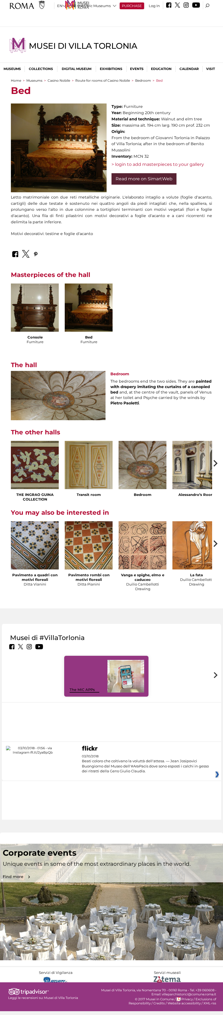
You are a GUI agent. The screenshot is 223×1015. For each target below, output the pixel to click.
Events (137, 69)
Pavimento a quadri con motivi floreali (35, 577)
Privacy (187, 999)
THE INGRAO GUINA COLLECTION (35, 496)
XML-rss (209, 1003)
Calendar (189, 69)
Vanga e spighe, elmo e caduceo (142, 577)
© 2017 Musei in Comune (154, 999)
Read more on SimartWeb (144, 178)
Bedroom (143, 80)
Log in (154, 6)
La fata (196, 575)
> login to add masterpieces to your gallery (158, 164)
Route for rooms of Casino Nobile (102, 80)
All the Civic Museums (91, 6)
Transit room (89, 494)
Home (16, 80)
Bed (88, 337)
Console (35, 337)
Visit (210, 69)
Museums (12, 69)
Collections (41, 69)
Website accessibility (184, 1003)
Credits (159, 1003)
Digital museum (76, 69)
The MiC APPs (82, 689)
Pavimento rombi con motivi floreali (89, 577)
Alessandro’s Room (196, 494)
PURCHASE (132, 6)
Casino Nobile (59, 80)
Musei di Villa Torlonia (83, 46)
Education (161, 69)
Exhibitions (111, 69)
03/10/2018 (145, 763)
